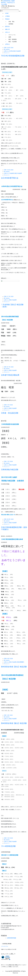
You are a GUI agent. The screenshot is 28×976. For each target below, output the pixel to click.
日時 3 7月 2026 (8, 461)
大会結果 (11, 173)
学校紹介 (7, 19)
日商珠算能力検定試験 (9, 469)
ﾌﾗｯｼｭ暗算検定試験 (8, 846)
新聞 (10, 37)
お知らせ (7, 32)
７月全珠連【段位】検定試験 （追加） (13, 306)
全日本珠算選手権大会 (9, 178)
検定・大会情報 (13, 41)
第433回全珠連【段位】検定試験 (14, 667)
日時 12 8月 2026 (8, 47)
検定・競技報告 (13, 39)
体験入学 (7, 29)
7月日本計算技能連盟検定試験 (12, 56)
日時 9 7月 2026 (8, 405)
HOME (7, 13)
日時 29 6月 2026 (8, 519)
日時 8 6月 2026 (8, 658)
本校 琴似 (11, 21)
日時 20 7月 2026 (8, 367)
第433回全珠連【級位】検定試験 (14, 723)
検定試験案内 (20, 662)
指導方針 (7, 26)
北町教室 (11, 24)
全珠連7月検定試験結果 (10, 375)
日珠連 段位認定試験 (9, 413)
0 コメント (7, 52)
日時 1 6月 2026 (8, 715)
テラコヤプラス (4, 946)
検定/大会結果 (17, 51)
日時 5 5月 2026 (8, 838)
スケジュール (12, 34)
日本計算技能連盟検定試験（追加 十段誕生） (14, 528)
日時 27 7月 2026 (8, 296)
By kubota (6, 49)
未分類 (11, 51)
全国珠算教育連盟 (11, 938)
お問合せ (7, 44)
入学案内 (7, 16)
